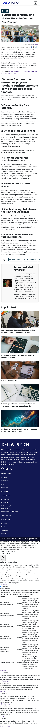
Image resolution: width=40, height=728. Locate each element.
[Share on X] (34, 47)
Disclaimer (4, 502)
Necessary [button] (3, 585)
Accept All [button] (14, 552)
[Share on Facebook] (31, 47)
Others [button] (2, 716)
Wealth (3, 533)
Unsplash (35, 44)
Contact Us (4, 481)
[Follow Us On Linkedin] (7, 469)
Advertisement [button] (5, 704)
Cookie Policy (5, 496)
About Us (4, 477)
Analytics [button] (3, 692)
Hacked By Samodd (9, 381)
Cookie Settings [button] (5, 552)
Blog (2, 484)
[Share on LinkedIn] (36, 47)
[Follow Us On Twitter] (10, 469)
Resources (4, 487)
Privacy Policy (5, 499)
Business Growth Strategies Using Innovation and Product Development (19, 430)
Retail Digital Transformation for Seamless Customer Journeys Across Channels (18, 405)
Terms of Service (6, 515)
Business (4, 523)
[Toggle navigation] (35, 2)
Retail (3, 527)
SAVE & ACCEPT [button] (5, 727)
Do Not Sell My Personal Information (8, 507)
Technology (5, 530)
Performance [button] (4, 681)
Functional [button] (3, 671)
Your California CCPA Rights (9, 512)
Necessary (5, 587)
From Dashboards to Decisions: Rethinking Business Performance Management (18, 331)
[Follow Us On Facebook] (2, 469)
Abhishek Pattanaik (8, 47)
